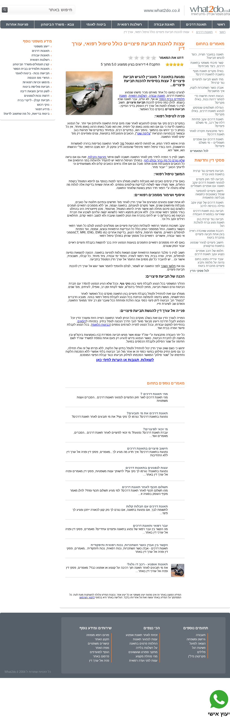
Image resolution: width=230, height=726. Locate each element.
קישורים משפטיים (98, 643)
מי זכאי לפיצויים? (155, 429)
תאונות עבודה (40, 55)
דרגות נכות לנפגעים (36, 95)
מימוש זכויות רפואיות (36, 82)
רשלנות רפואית (39, 59)
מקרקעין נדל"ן (197, 656)
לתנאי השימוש (87, 597)
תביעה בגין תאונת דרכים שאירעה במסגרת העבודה (208, 212)
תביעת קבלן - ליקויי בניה (33, 100)
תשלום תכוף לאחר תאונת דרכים (145, 487)
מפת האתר (102, 647)
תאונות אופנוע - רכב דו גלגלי (147, 564)
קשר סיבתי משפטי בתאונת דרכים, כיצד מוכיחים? (207, 64)
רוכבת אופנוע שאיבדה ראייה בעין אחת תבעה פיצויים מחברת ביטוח (206, 234)
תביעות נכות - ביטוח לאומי (32, 73)
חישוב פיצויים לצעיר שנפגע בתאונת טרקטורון (207, 244)
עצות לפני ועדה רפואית (143, 660)
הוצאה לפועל (198, 643)
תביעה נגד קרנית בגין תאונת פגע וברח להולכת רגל (209, 222)
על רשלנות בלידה (146, 647)
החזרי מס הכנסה (38, 77)
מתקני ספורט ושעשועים (142, 652)
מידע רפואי (42, 109)
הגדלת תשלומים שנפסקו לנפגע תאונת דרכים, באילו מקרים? (208, 111)
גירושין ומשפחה (196, 639)
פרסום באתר (101, 656)
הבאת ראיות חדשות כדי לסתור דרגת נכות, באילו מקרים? (209, 99)
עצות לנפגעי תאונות (145, 639)
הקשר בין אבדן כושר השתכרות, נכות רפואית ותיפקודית (129, 545)
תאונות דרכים (40, 51)
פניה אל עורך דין (99, 660)
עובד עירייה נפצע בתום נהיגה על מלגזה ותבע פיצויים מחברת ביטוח (209, 262)
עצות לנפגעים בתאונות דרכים (147, 467)
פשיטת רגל (199, 647)
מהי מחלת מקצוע (146, 656)
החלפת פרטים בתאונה (143, 643)
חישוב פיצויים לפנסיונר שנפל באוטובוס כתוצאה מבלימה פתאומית (209, 194)
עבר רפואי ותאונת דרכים (150, 525)
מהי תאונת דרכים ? (154, 394)
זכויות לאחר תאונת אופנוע (141, 635)
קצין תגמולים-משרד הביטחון (31, 64)
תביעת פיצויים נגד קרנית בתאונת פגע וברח (208, 172)
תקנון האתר (102, 639)
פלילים (201, 652)
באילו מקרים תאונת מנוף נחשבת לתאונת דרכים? (208, 72)
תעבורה (201, 635)
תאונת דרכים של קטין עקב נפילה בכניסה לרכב (207, 204)
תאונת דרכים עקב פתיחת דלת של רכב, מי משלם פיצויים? (208, 123)
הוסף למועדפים (99, 652)
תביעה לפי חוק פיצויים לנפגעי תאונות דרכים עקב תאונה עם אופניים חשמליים (207, 183)
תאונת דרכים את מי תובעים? (147, 413)
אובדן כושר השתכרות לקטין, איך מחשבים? (206, 89)
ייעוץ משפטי (41, 46)
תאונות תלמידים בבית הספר (31, 68)
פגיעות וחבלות (97, 157)
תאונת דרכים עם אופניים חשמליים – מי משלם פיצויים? (208, 143)
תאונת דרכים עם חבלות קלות (147, 506)
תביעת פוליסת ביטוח (36, 86)
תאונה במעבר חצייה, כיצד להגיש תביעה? (207, 56)
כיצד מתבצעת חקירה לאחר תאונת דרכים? (206, 132)
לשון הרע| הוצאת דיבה (34, 91)
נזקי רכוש (43, 104)
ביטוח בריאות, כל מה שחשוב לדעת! (26, 113)
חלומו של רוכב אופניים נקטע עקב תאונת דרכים (209, 252)
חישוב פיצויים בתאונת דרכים (147, 448)
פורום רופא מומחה (97, 635)
